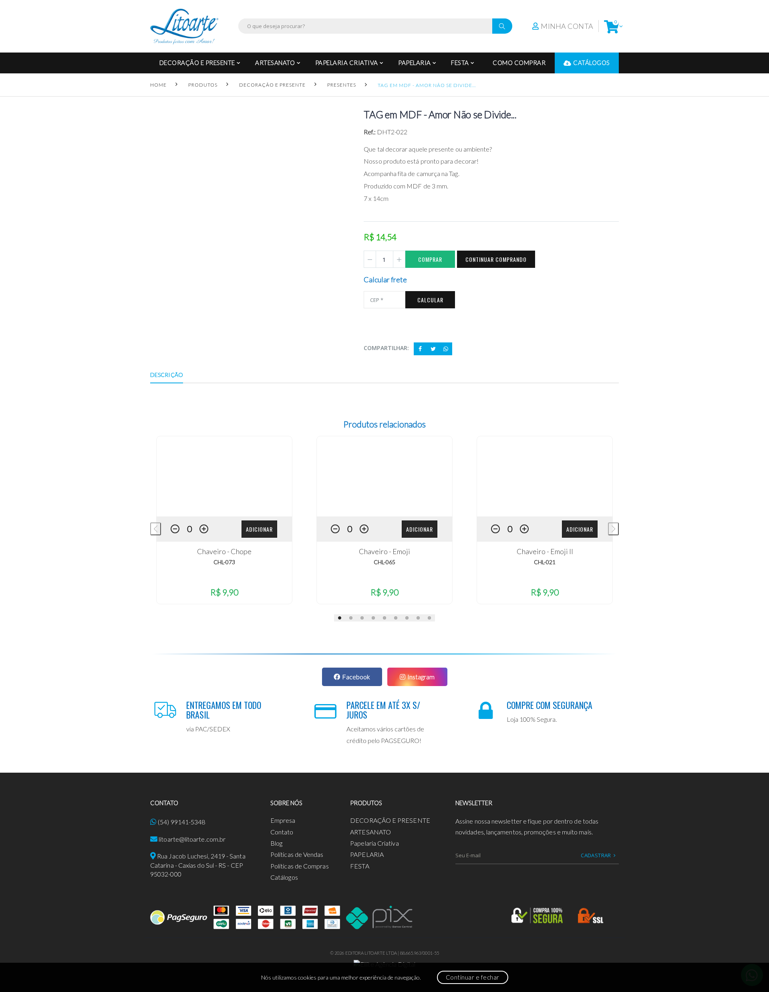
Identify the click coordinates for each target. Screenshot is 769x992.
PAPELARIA (414, 62)
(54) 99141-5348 (181, 822)
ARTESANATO (275, 62)
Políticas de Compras (299, 866)
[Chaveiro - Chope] (224, 476)
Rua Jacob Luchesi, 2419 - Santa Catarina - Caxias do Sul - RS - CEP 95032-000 (198, 865)
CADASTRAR (596, 855)
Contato (282, 832)
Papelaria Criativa (346, 62)
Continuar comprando (496, 259)
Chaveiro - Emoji (384, 551)
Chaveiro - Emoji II (545, 551)
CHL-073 (224, 562)
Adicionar (259, 529)
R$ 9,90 (224, 592)
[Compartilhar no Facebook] (420, 348)
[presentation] (155, 528)
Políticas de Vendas (297, 854)
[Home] (184, 26)
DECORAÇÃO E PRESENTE (197, 62)
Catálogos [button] (591, 62)
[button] (611, 26)
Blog (276, 843)
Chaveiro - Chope (224, 551)
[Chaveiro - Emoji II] (544, 476)
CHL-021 (545, 562)
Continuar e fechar (472, 977)
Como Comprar (519, 62)
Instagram (421, 676)
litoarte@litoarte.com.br (192, 839)
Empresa (283, 820)
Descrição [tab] (166, 374)
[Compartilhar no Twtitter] (433, 348)
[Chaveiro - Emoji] (384, 476)
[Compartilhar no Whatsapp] (445, 348)
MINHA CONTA (567, 26)
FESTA (460, 62)
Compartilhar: (386, 348)
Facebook (356, 676)
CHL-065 (384, 562)
